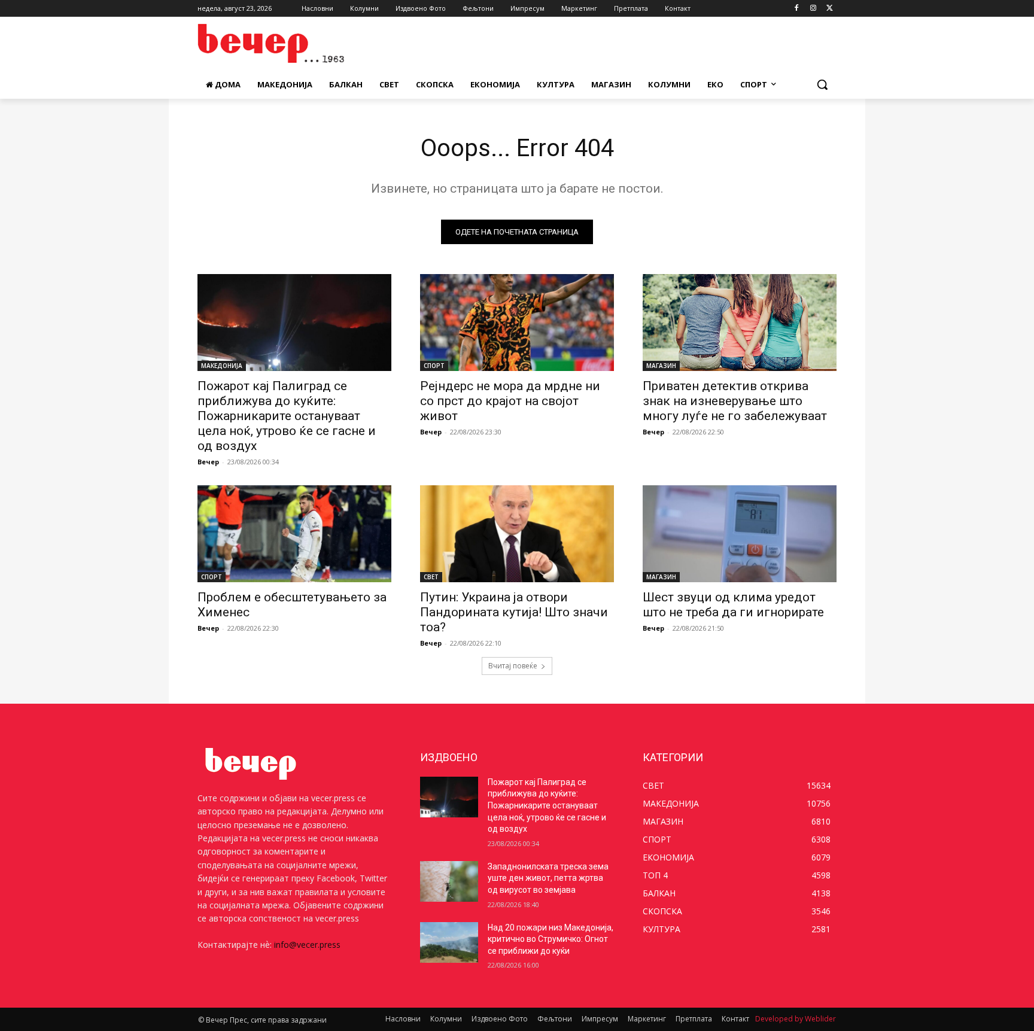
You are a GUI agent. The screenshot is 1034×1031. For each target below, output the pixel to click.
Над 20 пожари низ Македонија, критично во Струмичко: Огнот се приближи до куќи (550, 939)
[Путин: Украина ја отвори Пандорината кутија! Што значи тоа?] (517, 533)
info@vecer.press (307, 944)
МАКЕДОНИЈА (221, 365)
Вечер (208, 461)
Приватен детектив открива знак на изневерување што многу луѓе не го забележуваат (735, 401)
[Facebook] (797, 9)
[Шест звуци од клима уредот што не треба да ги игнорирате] (740, 533)
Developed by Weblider (795, 1019)
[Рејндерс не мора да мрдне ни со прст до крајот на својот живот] (517, 322)
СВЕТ (431, 577)
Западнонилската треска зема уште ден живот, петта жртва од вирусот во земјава (548, 878)
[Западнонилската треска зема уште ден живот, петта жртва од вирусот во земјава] (449, 881)
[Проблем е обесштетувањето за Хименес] (294, 533)
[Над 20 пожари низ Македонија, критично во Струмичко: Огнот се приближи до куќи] (449, 942)
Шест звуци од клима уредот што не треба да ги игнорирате (733, 604)
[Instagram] (813, 9)
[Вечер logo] (293, 43)
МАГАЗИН (661, 365)
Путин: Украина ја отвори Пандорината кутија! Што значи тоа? (514, 612)
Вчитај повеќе (512, 666)
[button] (822, 84)
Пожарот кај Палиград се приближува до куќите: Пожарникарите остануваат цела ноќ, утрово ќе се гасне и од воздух (286, 416)
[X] (830, 9)
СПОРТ (434, 365)
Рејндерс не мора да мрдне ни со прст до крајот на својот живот (510, 401)
